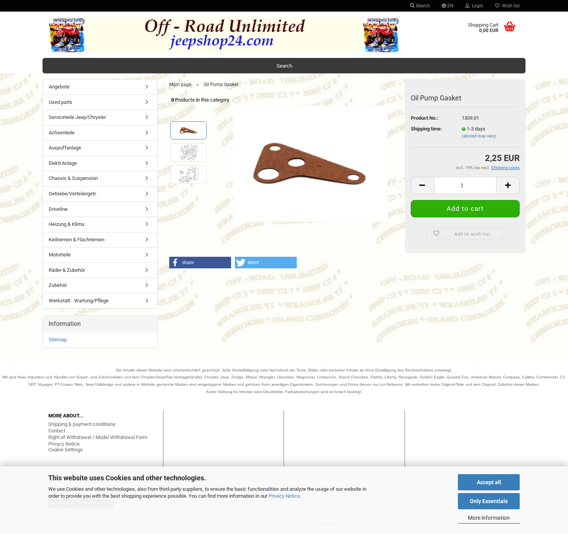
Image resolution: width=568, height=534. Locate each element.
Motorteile (60, 255)
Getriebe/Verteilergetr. (73, 194)
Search (422, 5)
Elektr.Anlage (63, 163)
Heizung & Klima (66, 224)
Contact (56, 430)
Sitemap (58, 339)
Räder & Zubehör (67, 270)
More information (489, 518)
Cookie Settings (65, 449)
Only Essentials (489, 501)
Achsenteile (62, 133)
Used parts (60, 102)
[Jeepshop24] (223, 35)
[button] (200, 262)
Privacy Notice (284, 496)
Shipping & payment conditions (82, 424)
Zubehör (58, 285)
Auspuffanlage (65, 148)
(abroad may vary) (479, 136)
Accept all (489, 482)
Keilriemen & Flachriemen (76, 239)
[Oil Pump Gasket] (310, 163)
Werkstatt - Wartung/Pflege (79, 300)
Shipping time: (426, 129)
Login (476, 5)
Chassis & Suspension (73, 178)
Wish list (510, 5)
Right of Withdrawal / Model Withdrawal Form (97, 437)
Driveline (58, 209)
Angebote (59, 87)
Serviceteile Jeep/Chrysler (77, 117)
